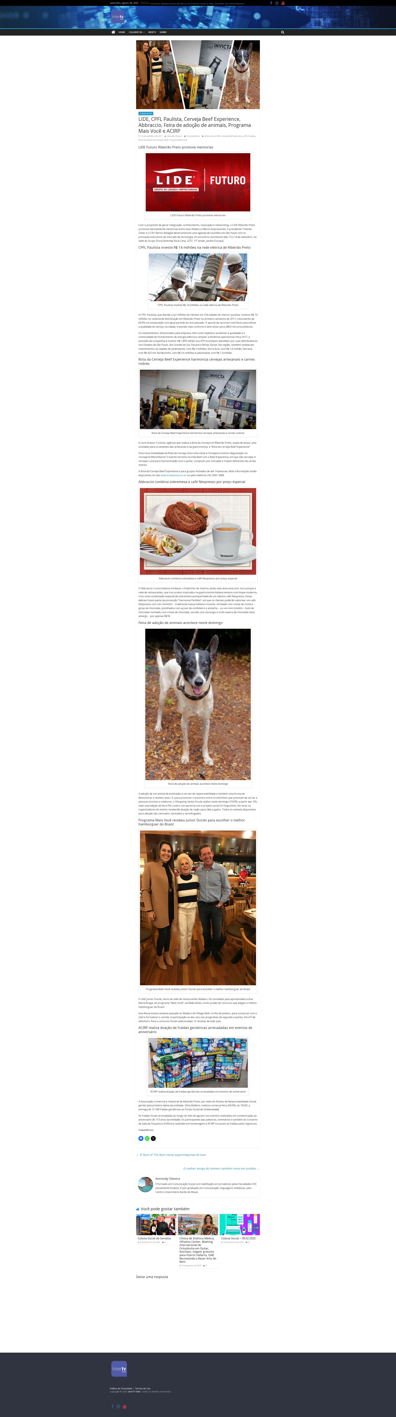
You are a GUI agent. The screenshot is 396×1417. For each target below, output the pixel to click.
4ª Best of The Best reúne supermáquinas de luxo (171, 1155)
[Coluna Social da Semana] (156, 1216)
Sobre (163, 32)
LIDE (166, 140)
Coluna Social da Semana (154, 1238)
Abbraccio (209, 136)
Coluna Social (146, 113)
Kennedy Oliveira (175, 136)
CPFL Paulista (249, 136)
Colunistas (135, 32)
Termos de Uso (142, 1388)
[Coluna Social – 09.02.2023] (240, 1216)
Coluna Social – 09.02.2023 (238, 1238)
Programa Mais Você (178, 140)
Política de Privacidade (121, 1388)
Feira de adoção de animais (150, 140)
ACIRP (217, 136)
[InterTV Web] (113, 32)
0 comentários (193, 136)
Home (122, 32)
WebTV (152, 32)
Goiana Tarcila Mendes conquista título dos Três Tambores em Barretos (189, 3)
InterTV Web (134, 1391)
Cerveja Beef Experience (231, 136)
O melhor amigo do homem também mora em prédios (221, 1168)
